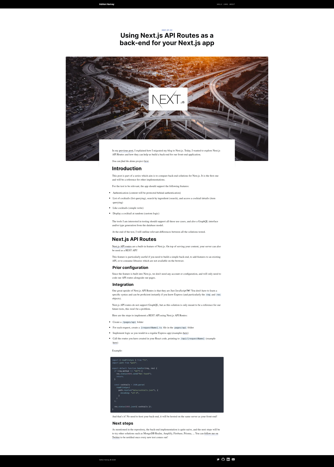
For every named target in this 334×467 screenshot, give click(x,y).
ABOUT (232, 4)
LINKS (225, 4)
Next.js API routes (122, 246)
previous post (126, 150)
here (146, 161)
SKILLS (219, 4)
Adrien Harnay (106, 4)
